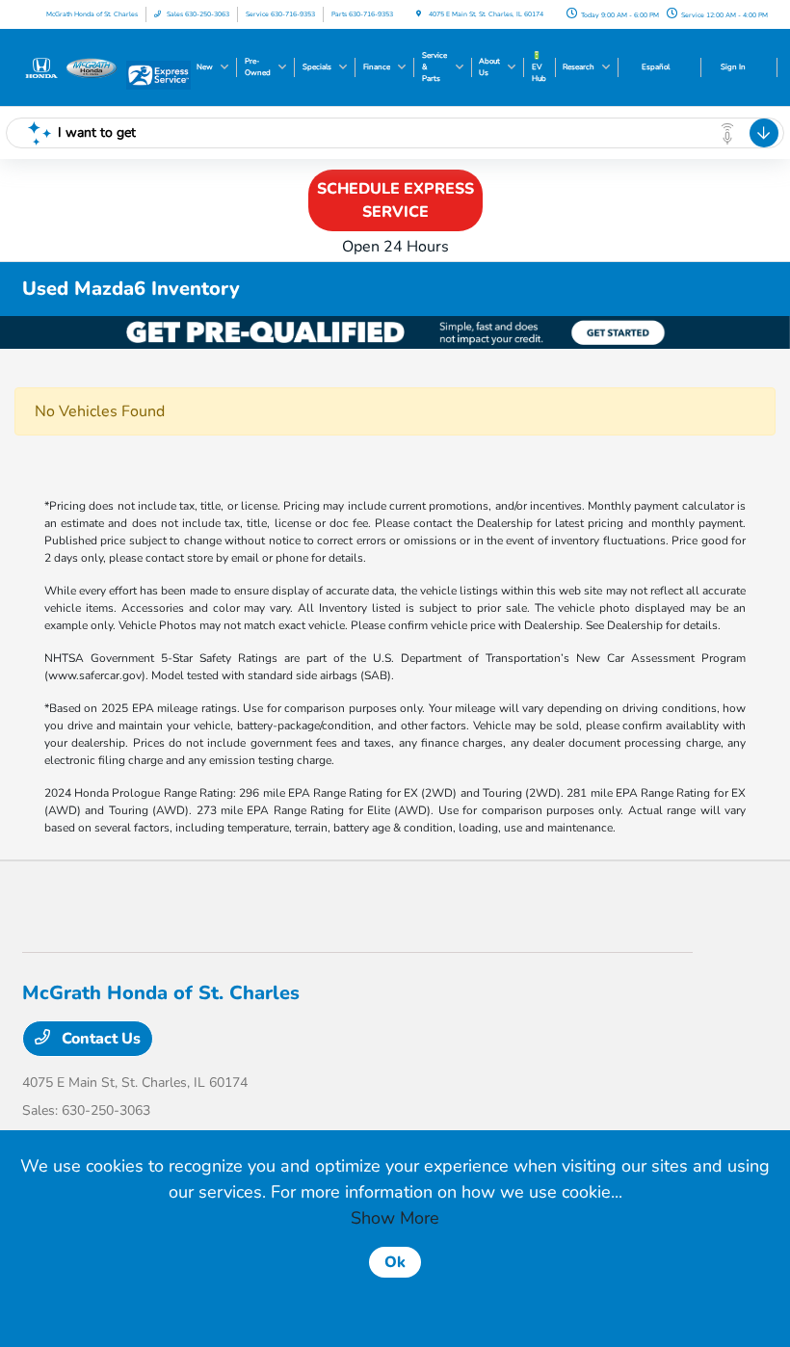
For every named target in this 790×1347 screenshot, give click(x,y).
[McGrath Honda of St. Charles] (74, 66)
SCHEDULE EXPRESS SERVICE (395, 200)
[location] (418, 14)
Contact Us (99, 1038)
